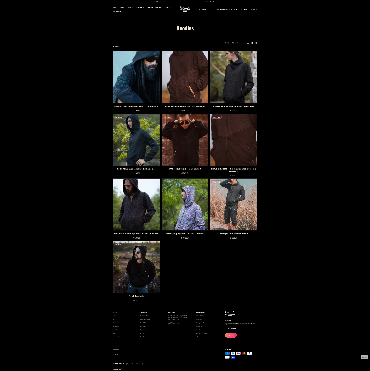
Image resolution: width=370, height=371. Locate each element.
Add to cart (140, 101)
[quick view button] (117, 100)
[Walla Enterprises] (185, 9)
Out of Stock (189, 101)
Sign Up (230, 335)
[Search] (200, 9)
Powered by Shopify (117, 369)
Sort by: (227, 43)
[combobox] (207, 9)
